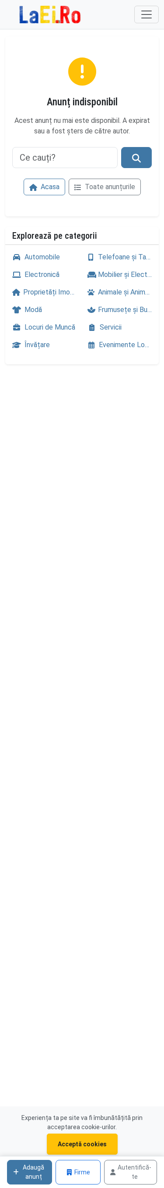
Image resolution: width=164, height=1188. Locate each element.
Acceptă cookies (82, 1144)
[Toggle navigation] (146, 14)
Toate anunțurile (109, 187)
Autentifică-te (134, 1172)
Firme (82, 1172)
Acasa (49, 187)
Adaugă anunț (33, 1172)
